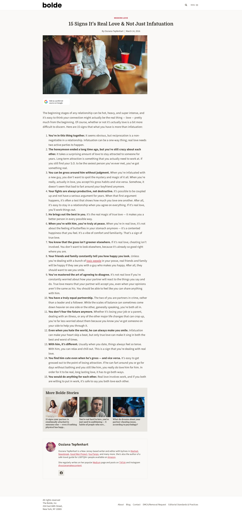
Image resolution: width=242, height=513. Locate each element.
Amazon (111, 457)
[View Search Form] (186, 5)
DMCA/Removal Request (154, 504)
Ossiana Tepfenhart (114, 31)
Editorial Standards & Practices (183, 504)
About (121, 504)
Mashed (134, 451)
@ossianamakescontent (70, 465)
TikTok (122, 462)
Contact (136, 504)
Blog (128, 504)
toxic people (93, 261)
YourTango (93, 454)
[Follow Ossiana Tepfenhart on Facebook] (61, 473)
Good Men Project (78, 454)
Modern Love (121, 18)
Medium (97, 462)
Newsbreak (63, 454)
